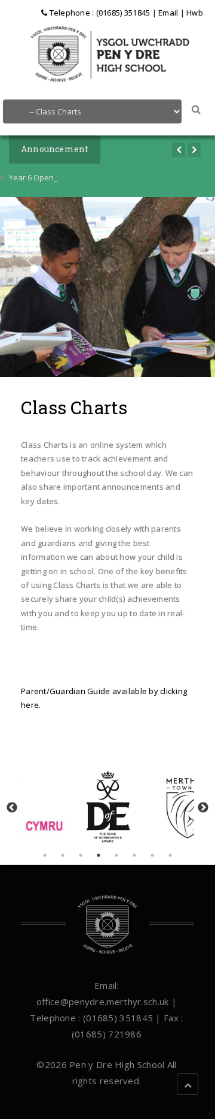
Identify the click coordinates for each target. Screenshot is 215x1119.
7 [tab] (152, 855)
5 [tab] (116, 855)
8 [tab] (170, 855)
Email (168, 12)
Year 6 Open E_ (36, 177)
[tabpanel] (108, 807)
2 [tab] (63, 855)
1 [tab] (45, 855)
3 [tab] (81, 855)
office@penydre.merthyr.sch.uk (102, 1002)
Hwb (194, 12)
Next (203, 808)
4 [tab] (99, 855)
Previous (12, 808)
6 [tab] (134, 855)
